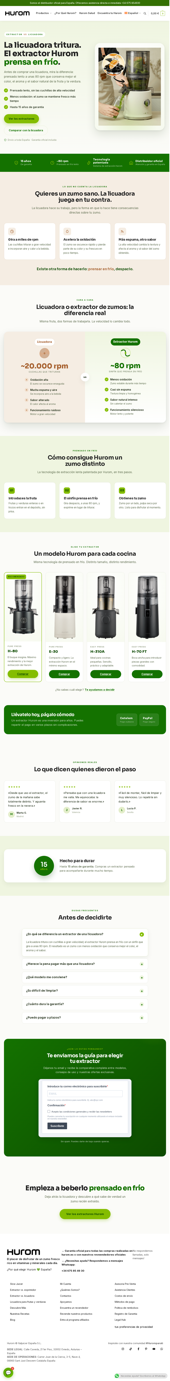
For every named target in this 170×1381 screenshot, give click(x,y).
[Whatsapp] (159, 1347)
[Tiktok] (128, 1347)
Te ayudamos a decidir (100, 689)
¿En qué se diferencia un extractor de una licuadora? (85, 934)
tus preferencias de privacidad (132, 1325)
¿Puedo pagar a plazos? (83, 1017)
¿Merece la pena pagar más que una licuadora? (83, 963)
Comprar (23, 674)
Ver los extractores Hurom (84, 1212)
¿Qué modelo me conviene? (83, 976)
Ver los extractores (21, 118)
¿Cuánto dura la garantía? (83, 1003)
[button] (158, 13)
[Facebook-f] (136, 1347)
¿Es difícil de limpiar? (83, 990)
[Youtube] (151, 1347)
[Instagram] (120, 1347)
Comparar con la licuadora (26, 130)
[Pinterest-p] (143, 1347)
